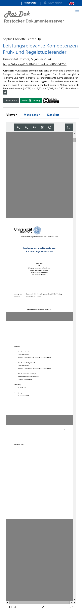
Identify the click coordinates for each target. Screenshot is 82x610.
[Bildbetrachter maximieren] (69, 127)
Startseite (30, 3)
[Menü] (77, 11)
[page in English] (70, 3)
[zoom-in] (18, 127)
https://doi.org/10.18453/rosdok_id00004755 (34, 64)
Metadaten (32, 115)
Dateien (53, 115)
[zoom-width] (34, 127)
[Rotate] (50, 127)
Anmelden (54, 3)
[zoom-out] (26, 127)
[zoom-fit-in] (42, 127)
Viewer (11, 115)
